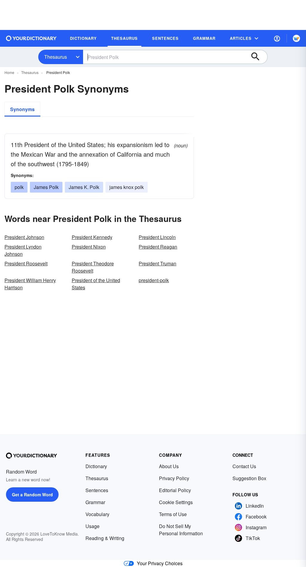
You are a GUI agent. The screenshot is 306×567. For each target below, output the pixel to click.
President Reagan (158, 246)
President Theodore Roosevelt (93, 267)
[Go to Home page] (31, 38)
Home (9, 72)
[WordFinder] (296, 38)
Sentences (96, 490)
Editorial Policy (175, 490)
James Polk (46, 187)
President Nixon (89, 246)
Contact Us (244, 466)
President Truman (157, 263)
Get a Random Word (32, 495)
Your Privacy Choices (160, 563)
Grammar (95, 502)
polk (19, 187)
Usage (92, 526)
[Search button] (258, 56)
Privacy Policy (174, 478)
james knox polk (126, 187)
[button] (277, 38)
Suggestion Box (249, 478)
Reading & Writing (104, 538)
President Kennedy (92, 237)
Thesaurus (55, 56)
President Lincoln (157, 237)
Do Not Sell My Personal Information (181, 530)
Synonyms (22, 109)
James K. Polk (84, 187)
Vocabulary (97, 514)
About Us (169, 466)
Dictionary (96, 466)
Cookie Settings (176, 502)
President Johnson (24, 237)
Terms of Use (173, 514)
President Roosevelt (26, 263)
